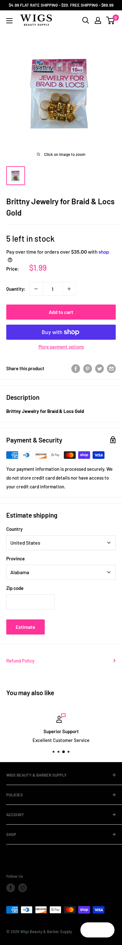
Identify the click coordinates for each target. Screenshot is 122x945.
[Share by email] (111, 368)
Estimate (25, 627)
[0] (110, 20)
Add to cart (61, 312)
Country (14, 529)
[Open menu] (9, 20)
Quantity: (15, 289)
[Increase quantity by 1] (69, 288)
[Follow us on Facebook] (10, 887)
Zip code (14, 588)
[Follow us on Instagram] (22, 887)
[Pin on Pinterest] (87, 368)
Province (15, 558)
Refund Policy (20, 660)
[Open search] (85, 20)
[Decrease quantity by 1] (36, 288)
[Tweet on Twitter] (99, 368)
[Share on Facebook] (75, 368)
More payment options (61, 346)
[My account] (98, 20)
